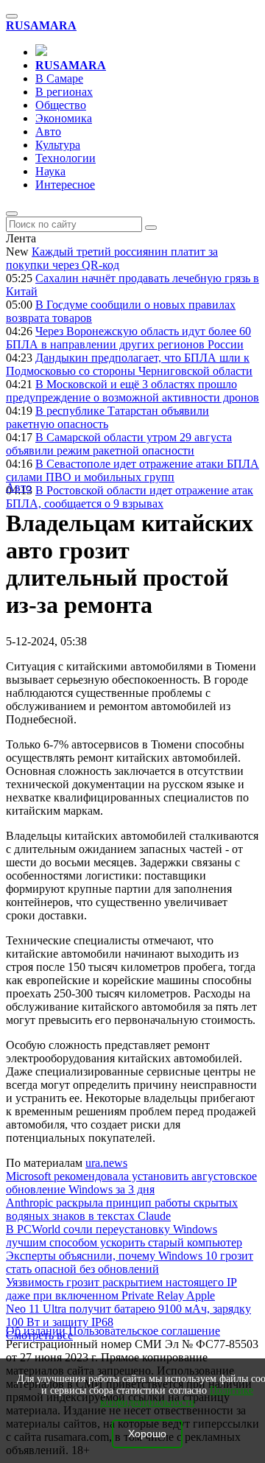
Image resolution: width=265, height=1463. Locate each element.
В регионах (64, 91)
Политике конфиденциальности (177, 1396)
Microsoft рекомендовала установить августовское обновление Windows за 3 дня (131, 1183)
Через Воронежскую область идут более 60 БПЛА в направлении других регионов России (128, 338)
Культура (57, 144)
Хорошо (147, 1433)
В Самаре (59, 78)
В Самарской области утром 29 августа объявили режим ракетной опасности (119, 444)
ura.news (106, 1163)
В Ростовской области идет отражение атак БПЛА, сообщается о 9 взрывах (129, 497)
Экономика (63, 118)
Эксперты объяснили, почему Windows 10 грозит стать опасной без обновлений (129, 1262)
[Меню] (12, 16)
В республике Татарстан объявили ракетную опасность (107, 417)
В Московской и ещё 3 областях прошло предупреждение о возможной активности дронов (132, 391)
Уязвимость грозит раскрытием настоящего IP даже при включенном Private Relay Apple (121, 1289)
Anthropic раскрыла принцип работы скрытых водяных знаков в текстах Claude (122, 1209)
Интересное (65, 184)
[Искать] (151, 227)
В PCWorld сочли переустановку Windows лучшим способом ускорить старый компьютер (124, 1236)
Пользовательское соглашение (144, 1331)
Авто (48, 131)
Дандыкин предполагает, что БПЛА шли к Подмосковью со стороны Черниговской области (129, 364)
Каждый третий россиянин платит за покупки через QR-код (112, 258)
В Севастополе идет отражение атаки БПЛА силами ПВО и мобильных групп (132, 470)
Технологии (65, 158)
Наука (50, 171)
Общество (60, 105)
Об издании (36, 1331)
